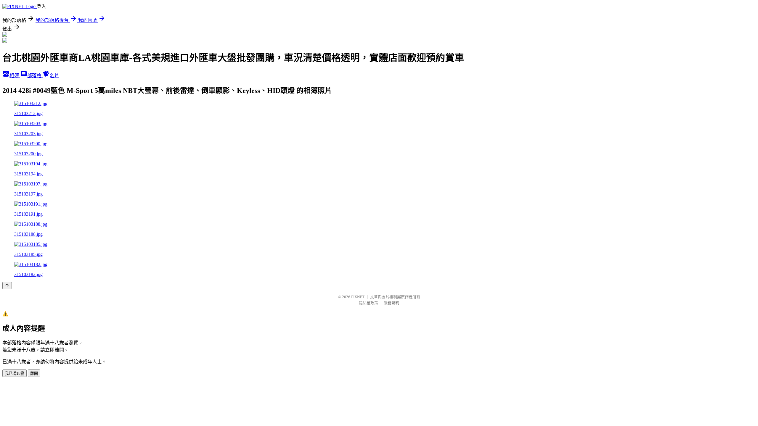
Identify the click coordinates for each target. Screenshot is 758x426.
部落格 (35, 75)
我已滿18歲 (14, 373)
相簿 (14, 75)
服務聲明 (391, 303)
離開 (34, 373)
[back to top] (7, 285)
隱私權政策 (368, 303)
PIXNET (357, 297)
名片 (54, 75)
